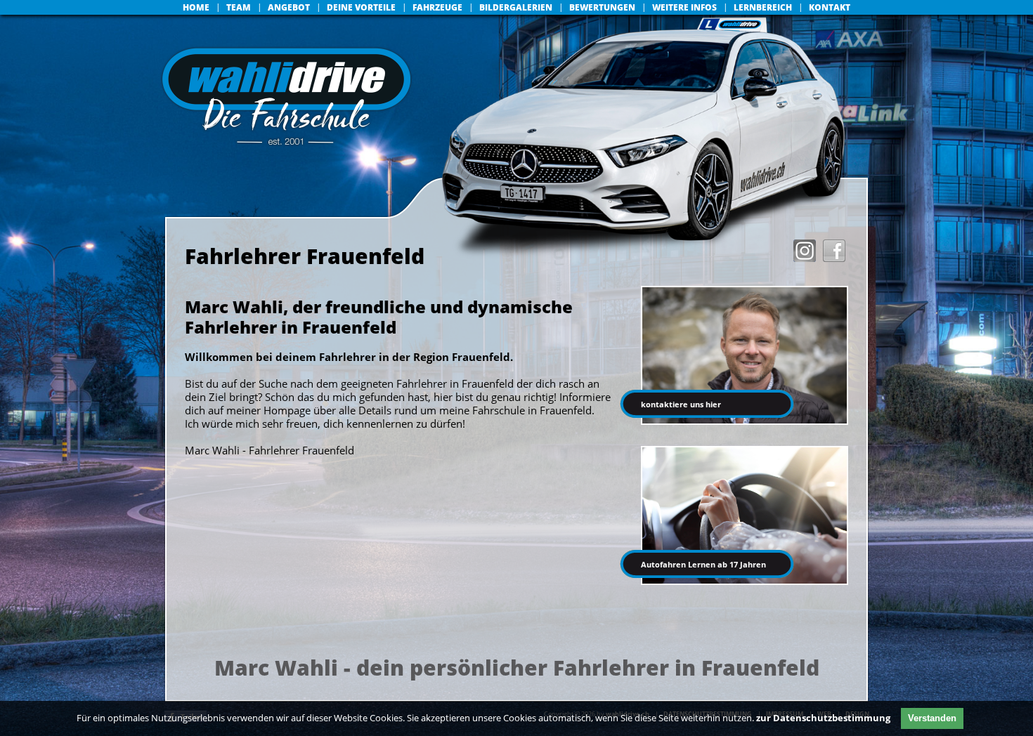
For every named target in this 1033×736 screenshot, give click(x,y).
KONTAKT (829, 7)
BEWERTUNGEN (602, 7)
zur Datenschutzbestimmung (823, 717)
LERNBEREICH (763, 7)
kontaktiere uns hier (681, 404)
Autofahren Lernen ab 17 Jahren (703, 564)
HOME (196, 7)
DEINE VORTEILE (361, 7)
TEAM (238, 7)
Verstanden (932, 718)
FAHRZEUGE (437, 7)
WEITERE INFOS (684, 7)
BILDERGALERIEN (515, 7)
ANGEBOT (289, 7)
